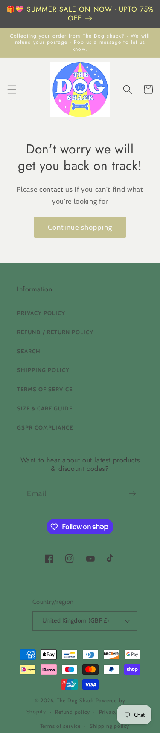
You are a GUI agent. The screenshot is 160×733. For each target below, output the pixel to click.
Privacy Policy (41, 312)
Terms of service (60, 726)
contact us (56, 189)
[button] (11, 89)
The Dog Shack (76, 700)
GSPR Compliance (45, 427)
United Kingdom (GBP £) (75, 620)
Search (29, 351)
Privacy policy (116, 712)
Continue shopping (80, 227)
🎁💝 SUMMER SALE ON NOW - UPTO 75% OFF (80, 13)
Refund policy (72, 712)
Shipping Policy (43, 369)
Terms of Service (45, 389)
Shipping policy (109, 726)
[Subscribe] (132, 494)
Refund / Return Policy (55, 332)
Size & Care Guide (45, 408)
